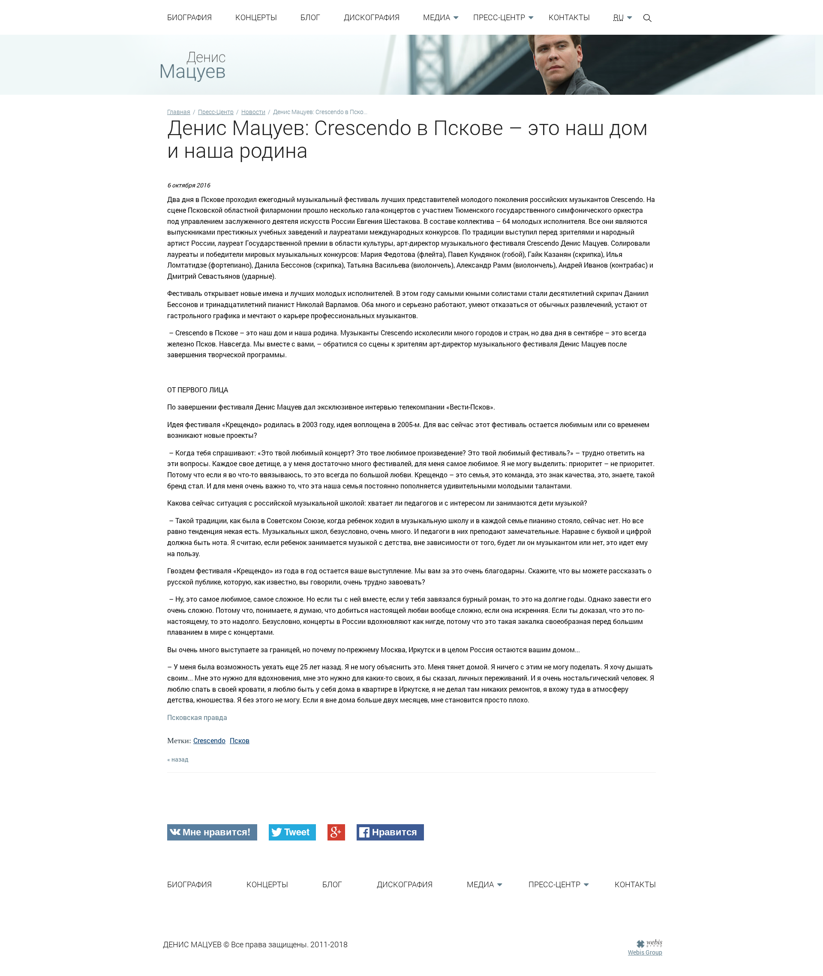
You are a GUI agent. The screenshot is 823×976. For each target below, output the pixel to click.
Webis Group (645, 952)
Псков (239, 740)
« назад (178, 759)
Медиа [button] (436, 17)
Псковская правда (197, 717)
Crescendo (209, 740)
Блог (310, 17)
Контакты (569, 17)
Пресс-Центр (216, 112)
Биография (189, 17)
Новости (253, 112)
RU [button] (618, 17)
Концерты (256, 17)
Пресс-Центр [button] (499, 17)
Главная (178, 112)
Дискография (371, 17)
